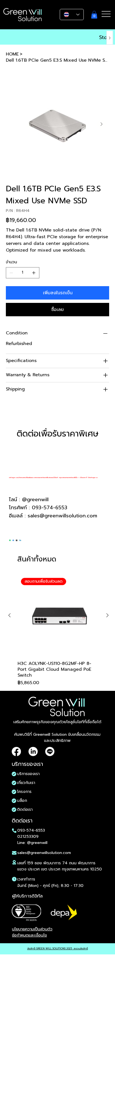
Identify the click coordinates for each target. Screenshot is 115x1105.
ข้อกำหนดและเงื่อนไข (29, 935)
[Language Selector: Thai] (72, 14)
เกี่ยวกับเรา (26, 783)
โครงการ (24, 792)
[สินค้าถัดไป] (107, 615)
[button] (94, 14)
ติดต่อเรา (25, 809)
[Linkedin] (20, 539)
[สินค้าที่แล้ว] (9, 615)
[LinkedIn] (33, 751)
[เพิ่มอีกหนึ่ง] (33, 272)
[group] (58, 630)
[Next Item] (101, 124)
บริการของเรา (28, 774)
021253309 (28, 836)
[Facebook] (13, 539)
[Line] (10, 539)
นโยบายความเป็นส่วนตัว (32, 929)
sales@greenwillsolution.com (62, 516)
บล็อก (22, 801)
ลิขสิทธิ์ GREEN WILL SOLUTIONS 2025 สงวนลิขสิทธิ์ (57, 948)
